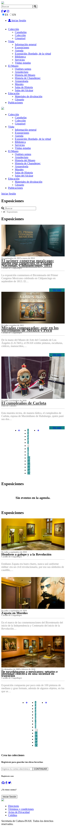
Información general (25, 44)
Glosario (19, 99)
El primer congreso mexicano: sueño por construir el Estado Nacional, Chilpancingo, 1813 (27, 263)
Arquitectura (21, 72)
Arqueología (21, 81)
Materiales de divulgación (28, 96)
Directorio (13, 806)
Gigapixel (20, 38)
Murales (19, 84)
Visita (11, 41)
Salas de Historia (24, 87)
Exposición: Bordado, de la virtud (33, 53)
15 (28, 473)
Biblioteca (20, 56)
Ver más (57, 290)
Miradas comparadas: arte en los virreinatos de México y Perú (30, 329)
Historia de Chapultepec (28, 78)
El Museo (13, 65)
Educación (13, 93)
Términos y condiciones (21, 809)
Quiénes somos (23, 68)
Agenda (19, 50)
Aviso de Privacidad (19, 812)
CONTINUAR (40, 769)
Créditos (12, 815)
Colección (13, 29)
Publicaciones (15, 102)
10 (28, 457)
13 (28, 467)
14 (28, 470)
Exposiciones (22, 47)
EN (14, 14)
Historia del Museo (25, 75)
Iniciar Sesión (18, 20)
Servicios (20, 59)
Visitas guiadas (23, 62)
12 (28, 464)
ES (6, 14)
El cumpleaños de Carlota (23, 403)
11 (28, 460)
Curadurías (21, 32)
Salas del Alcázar (24, 90)
